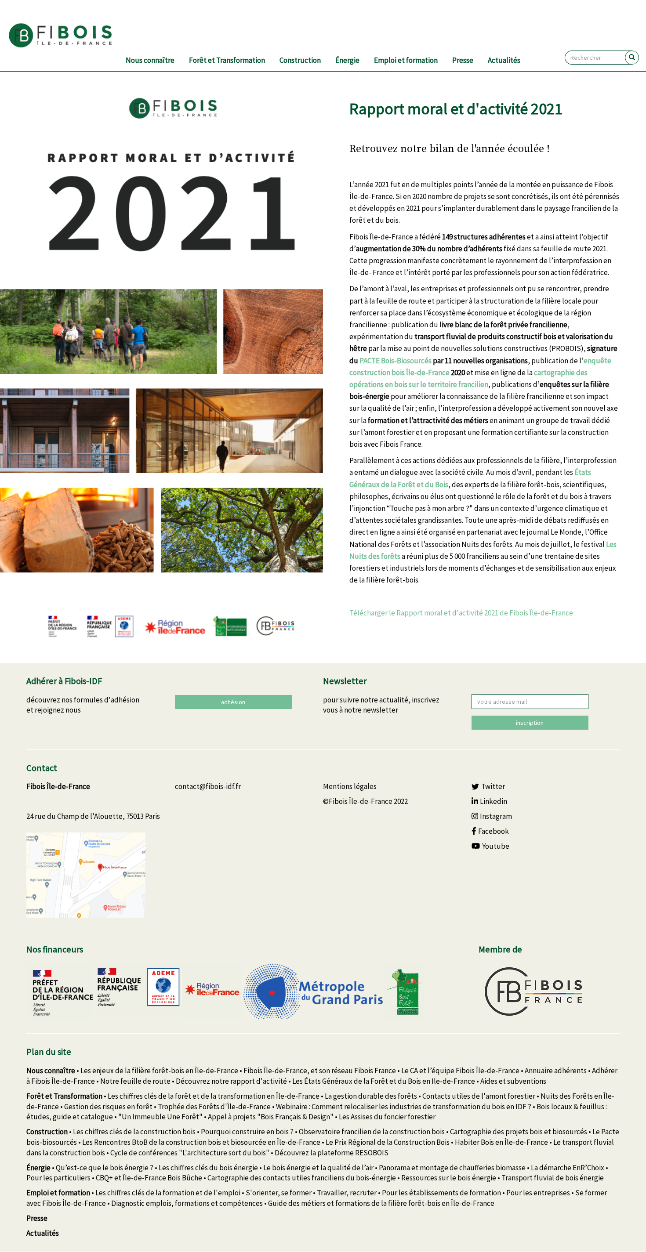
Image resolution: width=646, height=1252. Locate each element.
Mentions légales (350, 786)
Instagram (496, 816)
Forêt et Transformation (227, 60)
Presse (462, 60)
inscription (530, 723)
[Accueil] (71, 35)
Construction (300, 60)
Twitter (493, 786)
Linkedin (493, 801)
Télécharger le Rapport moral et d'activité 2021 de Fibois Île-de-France (461, 613)
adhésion (233, 702)
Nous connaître (150, 60)
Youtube (495, 846)
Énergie (347, 60)
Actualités (504, 60)
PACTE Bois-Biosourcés (395, 360)
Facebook (493, 831)
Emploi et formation (406, 60)
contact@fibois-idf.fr (208, 786)
